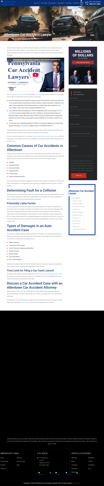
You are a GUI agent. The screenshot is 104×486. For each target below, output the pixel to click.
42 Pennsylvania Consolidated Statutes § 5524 (48, 274)
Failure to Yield (77, 201)
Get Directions (44, 465)
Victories (2, 465)
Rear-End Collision (78, 212)
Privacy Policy (76, 483)
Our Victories (44, 3)
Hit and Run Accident (79, 206)
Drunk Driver (76, 223)
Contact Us (76, 3)
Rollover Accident (78, 215)
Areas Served (61, 3)
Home (2, 458)
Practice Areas (51, 3)
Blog (18, 465)
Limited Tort (76, 209)
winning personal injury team (17, 94)
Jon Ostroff (38, 94)
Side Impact (76, 218)
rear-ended (23, 125)
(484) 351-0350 (94, 4)
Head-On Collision (78, 204)
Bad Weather (76, 198)
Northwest (74, 468)
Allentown (74, 458)
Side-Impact (76, 226)
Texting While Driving (79, 229)
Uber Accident (77, 221)
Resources (68, 3)
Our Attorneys (4, 461)
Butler (73, 461)
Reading (73, 472)
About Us (36, 3)
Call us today (24, 302)
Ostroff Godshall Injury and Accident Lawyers (45, 136)
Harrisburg (74, 465)
